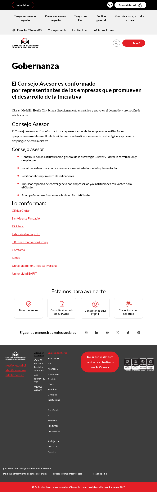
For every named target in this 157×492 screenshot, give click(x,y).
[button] (28, 308)
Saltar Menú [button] (23, 5)
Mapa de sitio (100, 473)
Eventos (52, 452)
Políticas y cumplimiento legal (67, 473)
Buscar (116, 43)
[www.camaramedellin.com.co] (25, 42)
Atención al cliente (39, 354)
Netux (16, 257)
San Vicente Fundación (27, 218)
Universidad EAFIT (25, 273)
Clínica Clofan (21, 210)
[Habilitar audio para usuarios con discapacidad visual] (110, 5)
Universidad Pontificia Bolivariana (34, 265)
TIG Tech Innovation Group (30, 242)
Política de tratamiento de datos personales (27, 473)
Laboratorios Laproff (26, 234)
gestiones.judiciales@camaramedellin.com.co (16, 370)
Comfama (18, 250)
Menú (136, 43)
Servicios (52, 420)
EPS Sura (18, 226)
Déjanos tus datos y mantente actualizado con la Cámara (100, 362)
